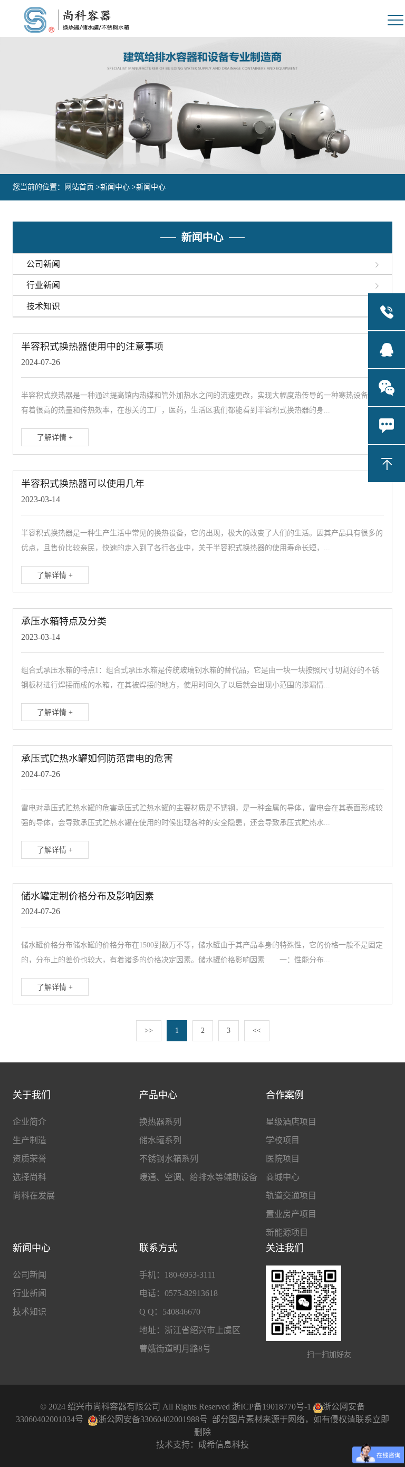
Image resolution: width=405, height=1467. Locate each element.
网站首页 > (82, 187)
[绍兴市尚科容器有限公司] (76, 20)
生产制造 (29, 1140)
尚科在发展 (34, 1195)
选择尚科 (29, 1177)
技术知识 (29, 1311)
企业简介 (29, 1121)
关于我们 (32, 1095)
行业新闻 (29, 1293)
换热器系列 (160, 1121)
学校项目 (283, 1140)
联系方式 (158, 1248)
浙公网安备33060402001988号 (153, 1419)
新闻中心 (151, 187)
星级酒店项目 (291, 1121)
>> (148, 1030)
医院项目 (283, 1158)
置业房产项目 (291, 1214)
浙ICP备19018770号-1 (271, 1406)
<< (257, 1030)
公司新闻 (29, 1274)
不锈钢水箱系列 (168, 1158)
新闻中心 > (118, 187)
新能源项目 (287, 1232)
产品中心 (158, 1095)
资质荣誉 (29, 1158)
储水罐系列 (160, 1140)
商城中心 (283, 1177)
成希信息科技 (223, 1444)
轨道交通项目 (291, 1195)
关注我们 (285, 1248)
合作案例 (285, 1095)
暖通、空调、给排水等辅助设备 (198, 1177)
